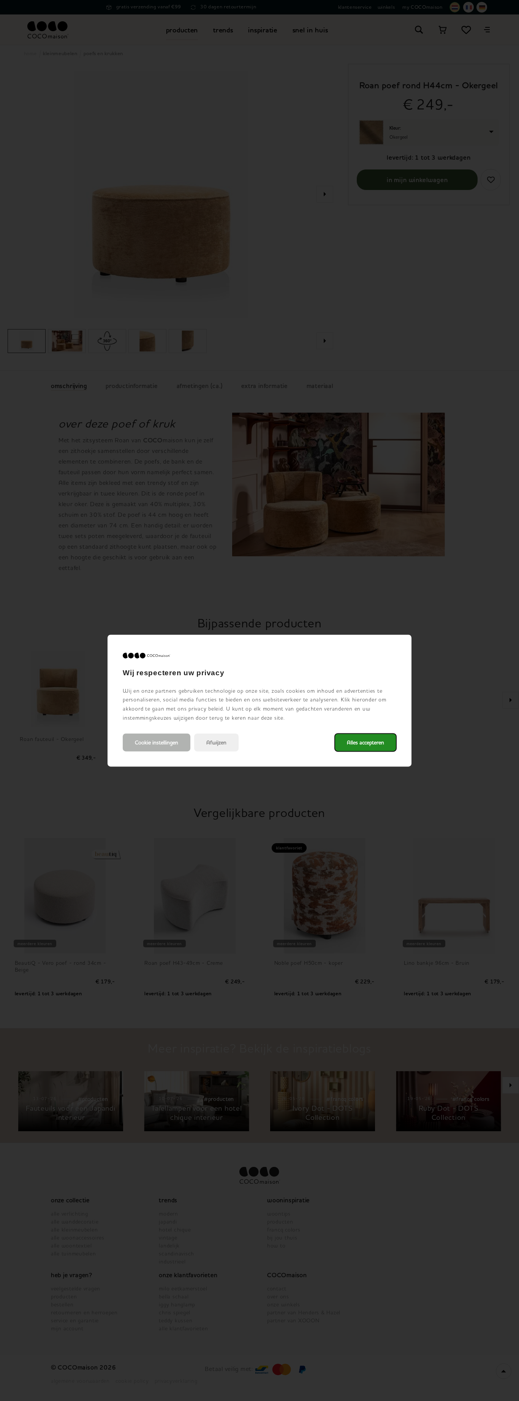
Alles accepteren (365, 742)
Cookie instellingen (156, 742)
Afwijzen (216, 742)
